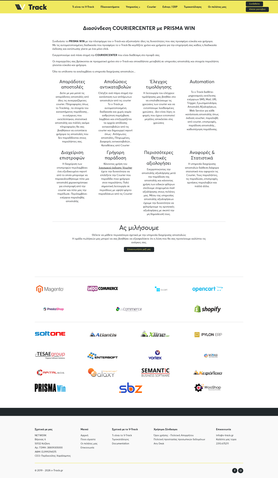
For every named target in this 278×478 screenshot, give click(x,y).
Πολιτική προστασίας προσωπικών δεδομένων (179, 439)
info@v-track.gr (224, 435)
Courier (151, 7)
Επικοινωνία (87, 447)
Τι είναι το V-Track (83, 7)
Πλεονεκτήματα (110, 7)
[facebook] (234, 470)
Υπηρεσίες (132, 7)
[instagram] (240, 470)
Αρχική (84, 435)
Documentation (120, 443)
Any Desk (159, 443)
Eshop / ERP (169, 7)
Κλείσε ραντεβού (257, 9)
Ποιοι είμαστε (88, 439)
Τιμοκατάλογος (193, 7)
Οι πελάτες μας (217, 7)
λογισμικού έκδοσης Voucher (115, 168)
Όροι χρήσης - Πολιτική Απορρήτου (174, 435)
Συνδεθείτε (254, 4)
